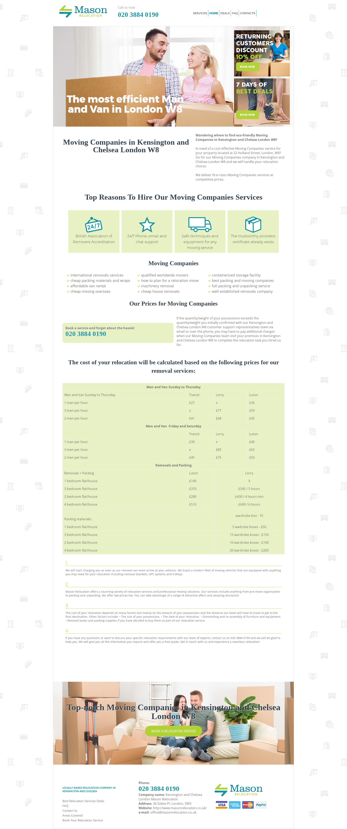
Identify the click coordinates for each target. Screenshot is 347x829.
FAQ (65, 806)
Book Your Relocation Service (82, 820)
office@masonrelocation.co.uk (173, 812)
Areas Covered (72, 815)
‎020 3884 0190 (85, 333)
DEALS (225, 13)
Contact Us (69, 811)
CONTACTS (247, 13)
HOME (213, 13)
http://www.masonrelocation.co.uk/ (180, 808)
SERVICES (200, 13)
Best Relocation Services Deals (83, 801)
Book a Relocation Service (173, 731)
